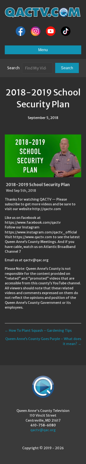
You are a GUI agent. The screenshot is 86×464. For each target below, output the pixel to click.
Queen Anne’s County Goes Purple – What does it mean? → (43, 341)
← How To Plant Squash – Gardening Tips (38, 330)
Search (13, 67)
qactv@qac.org (43, 430)
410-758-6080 (43, 425)
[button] (67, 68)
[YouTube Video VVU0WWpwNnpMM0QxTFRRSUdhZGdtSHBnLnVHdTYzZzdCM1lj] (43, 155)
